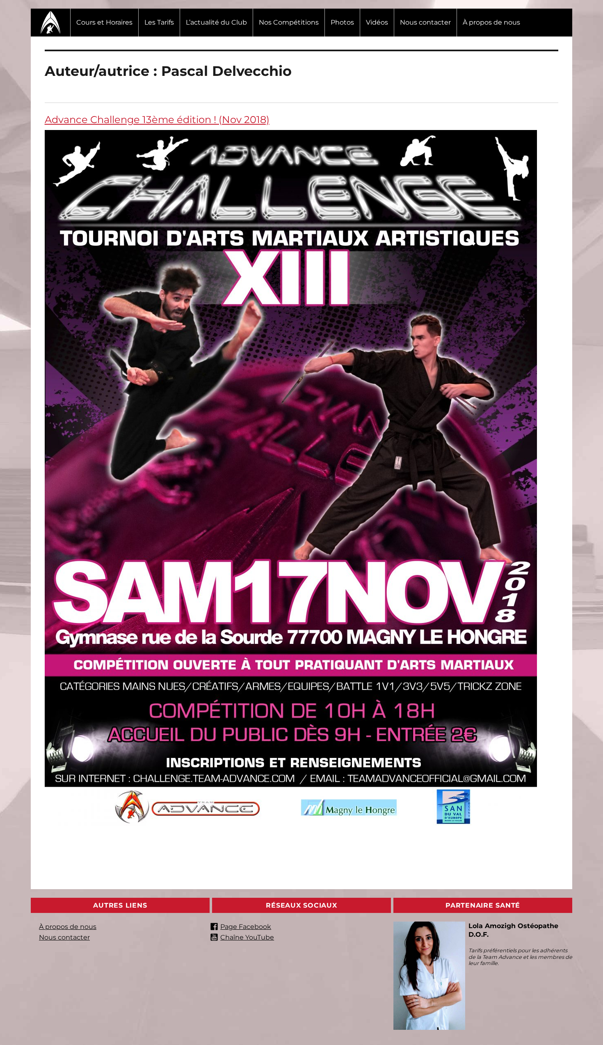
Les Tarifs (159, 22)
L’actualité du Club (216, 22)
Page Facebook (245, 927)
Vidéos (377, 22)
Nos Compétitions (289, 22)
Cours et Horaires (104, 22)
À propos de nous (491, 22)
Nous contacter (425, 22)
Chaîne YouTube (247, 937)
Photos (342, 22)
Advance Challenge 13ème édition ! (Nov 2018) (157, 119)
